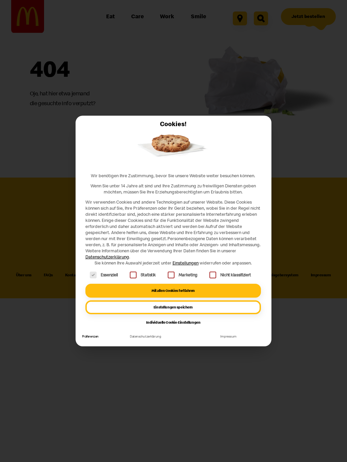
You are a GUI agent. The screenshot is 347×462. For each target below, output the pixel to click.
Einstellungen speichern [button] (173, 307)
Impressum (228, 336)
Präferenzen (90, 336)
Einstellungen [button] (185, 263)
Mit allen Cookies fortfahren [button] (173, 290)
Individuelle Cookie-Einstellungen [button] (173, 322)
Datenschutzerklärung (107, 257)
